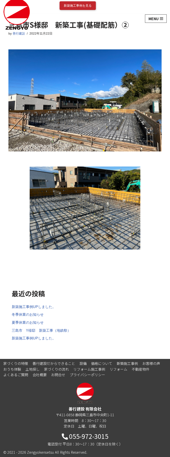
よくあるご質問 (15, 374)
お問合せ (58, 374)
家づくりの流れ (56, 369)
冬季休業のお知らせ (28, 314)
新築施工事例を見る (78, 5)
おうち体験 (12, 369)
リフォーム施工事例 (89, 369)
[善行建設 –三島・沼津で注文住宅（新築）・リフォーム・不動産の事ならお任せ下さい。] (16, 18)
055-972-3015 (88, 436)
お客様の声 (151, 363)
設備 (83, 363)
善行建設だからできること (54, 363)
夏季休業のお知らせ (28, 322)
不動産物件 (140, 369)
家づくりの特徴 (15, 363)
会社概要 (40, 374)
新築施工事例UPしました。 (34, 307)
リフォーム (118, 369)
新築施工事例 (127, 363)
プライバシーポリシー (87, 374)
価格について (101, 363)
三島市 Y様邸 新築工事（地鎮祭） (41, 330)
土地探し (32, 369)
